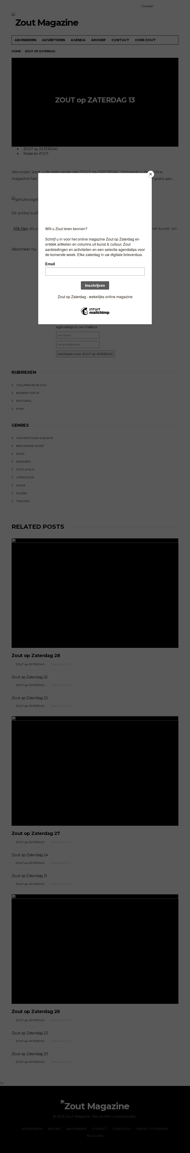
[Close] (150, 174)
